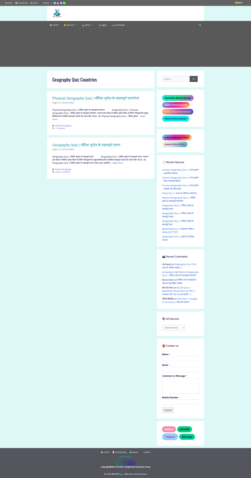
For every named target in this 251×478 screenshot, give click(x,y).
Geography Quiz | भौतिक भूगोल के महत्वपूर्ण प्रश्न (86, 145)
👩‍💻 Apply (103, 25)
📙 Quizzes (69, 25)
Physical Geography (63, 125)
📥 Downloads (118, 25)
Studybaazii (168, 271)
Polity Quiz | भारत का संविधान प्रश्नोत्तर (179, 193)
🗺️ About (34, 3)
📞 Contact (44, 3)
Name (166, 354)
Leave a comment (62, 172)
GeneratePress (140, 474)
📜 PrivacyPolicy (21, 3)
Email (166, 365)
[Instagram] (58, 3)
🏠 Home (8, 3)
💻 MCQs (86, 25)
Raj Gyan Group (143, 466)
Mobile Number (170, 397)
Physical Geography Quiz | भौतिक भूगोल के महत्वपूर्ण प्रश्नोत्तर (95, 98)
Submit (168, 410)
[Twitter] (54, 3)
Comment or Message (174, 376)
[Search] (194, 79)
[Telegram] (61, 3)
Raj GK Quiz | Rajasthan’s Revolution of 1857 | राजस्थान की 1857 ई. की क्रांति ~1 (178, 291)
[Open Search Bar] (200, 25)
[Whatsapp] (64, 3)
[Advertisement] (125, 48)
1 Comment (60, 128)
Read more (118, 162)
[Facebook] (51, 3)
